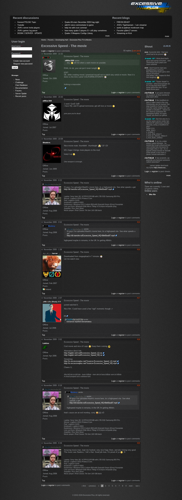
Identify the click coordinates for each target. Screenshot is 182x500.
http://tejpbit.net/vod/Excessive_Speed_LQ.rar (83, 353)
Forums (18, 91)
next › (131, 486)
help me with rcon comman (76, 28)
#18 (138, 339)
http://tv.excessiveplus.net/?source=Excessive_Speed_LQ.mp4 (90, 361)
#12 (138, 97)
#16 (138, 249)
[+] (65, 316)
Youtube (20, 25)
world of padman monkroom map (130, 28)
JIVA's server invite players (28, 28)
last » (138, 486)
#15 (138, 222)
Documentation (21, 88)
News (17, 79)
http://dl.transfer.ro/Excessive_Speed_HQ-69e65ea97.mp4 (88, 189)
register (51, 51)
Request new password (22, 64)
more (107, 36)
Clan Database (21, 85)
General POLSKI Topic (26, 22)
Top (43, 92)
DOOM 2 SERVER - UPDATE (29, 33)
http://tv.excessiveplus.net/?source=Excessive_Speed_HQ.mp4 (90, 363)
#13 (138, 139)
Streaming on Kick (124, 33)
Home (43, 40)
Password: (17, 53)
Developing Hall (61, 40)
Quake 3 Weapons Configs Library (79, 33)
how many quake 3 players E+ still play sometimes (86, 30)
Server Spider (21, 93)
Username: (17, 46)
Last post (136, 51)
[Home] (150, 14)
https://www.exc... (160, 168)
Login (43, 51)
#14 (138, 180)
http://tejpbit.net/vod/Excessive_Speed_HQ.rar (83, 355)
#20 (138, 443)
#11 (138, 54)
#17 (138, 298)
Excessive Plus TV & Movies (81, 40)
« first (84, 486)
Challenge (19, 82)
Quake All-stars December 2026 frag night (82, 22)
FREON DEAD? (123, 22)
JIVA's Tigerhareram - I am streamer (132, 25)
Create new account (21, 61)
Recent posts (20, 96)
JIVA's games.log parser (27, 30)
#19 (138, 385)
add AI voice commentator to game (79, 25)
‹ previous (92, 486)
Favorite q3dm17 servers (127, 30)
